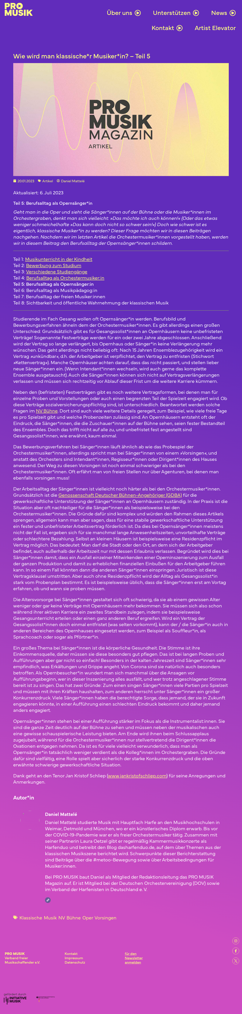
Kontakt (163, 27)
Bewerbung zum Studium (53, 265)
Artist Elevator (215, 27)
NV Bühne (69, 917)
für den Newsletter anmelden (134, 958)
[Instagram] (235, 941)
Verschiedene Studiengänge (56, 271)
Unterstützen (172, 12)
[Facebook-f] (235, 951)
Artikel (47, 180)
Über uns (119, 12)
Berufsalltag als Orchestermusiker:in (65, 277)
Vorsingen (105, 917)
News (219, 12)
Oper (87, 917)
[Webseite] (48, 900)
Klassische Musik (38, 917)
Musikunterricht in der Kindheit (58, 259)
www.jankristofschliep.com (137, 775)
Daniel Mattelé (61, 814)
